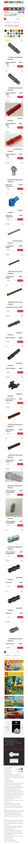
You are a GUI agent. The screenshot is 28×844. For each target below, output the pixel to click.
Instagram (21, 12)
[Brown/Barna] (19, 31)
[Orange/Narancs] (14, 31)
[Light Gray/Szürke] (11, 33)
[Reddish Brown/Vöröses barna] (22, 33)
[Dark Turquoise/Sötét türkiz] (11, 36)
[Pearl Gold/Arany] (16, 31)
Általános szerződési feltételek (11, 741)
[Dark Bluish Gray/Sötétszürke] (8, 33)
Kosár (10, 8)
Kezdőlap (6, 12)
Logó (14, 2)
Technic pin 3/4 (10, 643)
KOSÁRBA (20, 66)
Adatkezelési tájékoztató (10, 739)
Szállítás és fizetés (10, 743)
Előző (6, 728)
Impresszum (19, 743)
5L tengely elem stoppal (12, 307)
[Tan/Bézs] (6, 36)
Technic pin (9, 582)
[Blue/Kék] (11, 31)
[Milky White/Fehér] (16, 36)
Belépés (18, 8)
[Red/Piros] (22, 31)
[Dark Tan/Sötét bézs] (14, 36)
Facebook (19, 12)
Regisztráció (14, 8)
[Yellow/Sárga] (8, 31)
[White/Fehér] (6, 33)
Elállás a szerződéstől (9, 744)
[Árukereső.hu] (14, 756)
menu (6, 8)
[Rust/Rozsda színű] (19, 36)
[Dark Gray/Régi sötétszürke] (19, 33)
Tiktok (23, 12)
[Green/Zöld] (16, 33)
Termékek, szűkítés (13, 25)
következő (22, 728)
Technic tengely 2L (10, 337)
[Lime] (8, 36)
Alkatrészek (14, 13)
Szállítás (22, 8)
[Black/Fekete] (6, 31)
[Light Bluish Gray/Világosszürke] (14, 33)
